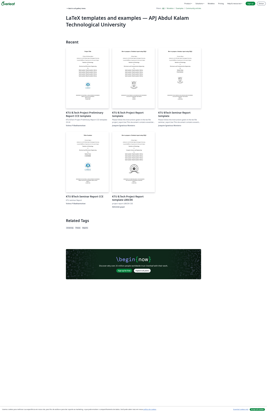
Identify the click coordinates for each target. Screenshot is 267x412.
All (163, 8)
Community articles (193, 8)
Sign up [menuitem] (250, 3)
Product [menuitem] (187, 3)
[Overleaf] (8, 3)
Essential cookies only (240, 409)
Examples (179, 8)
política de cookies (149, 409)
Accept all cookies (257, 409)
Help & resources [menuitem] (234, 3)
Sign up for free (124, 270)
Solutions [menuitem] (199, 3)
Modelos (170, 8)
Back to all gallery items (76, 8)
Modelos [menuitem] (211, 3)
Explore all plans (142, 270)
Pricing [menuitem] (221, 3)
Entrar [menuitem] (261, 3)
